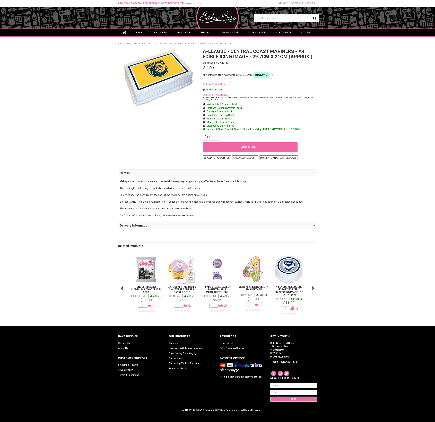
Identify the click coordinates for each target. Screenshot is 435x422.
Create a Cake (229, 32)
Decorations (175, 358)
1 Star (140, 310)
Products (183, 32)
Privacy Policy (125, 370)
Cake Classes (257, 32)
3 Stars (146, 310)
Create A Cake (227, 343)
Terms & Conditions (128, 375)
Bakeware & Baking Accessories (186, 348)
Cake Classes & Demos (232, 348)
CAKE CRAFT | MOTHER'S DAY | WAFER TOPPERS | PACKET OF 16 (182, 290)
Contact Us (124, 343)
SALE (139, 32)
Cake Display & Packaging (182, 353)
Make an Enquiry (246, 157)
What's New (159, 32)
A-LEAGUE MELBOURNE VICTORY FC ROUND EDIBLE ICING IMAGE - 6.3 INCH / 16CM (289, 291)
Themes (204, 32)
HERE (295, 361)
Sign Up (299, 3)
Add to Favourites (218, 157)
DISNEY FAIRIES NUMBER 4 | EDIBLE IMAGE (253, 288)
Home (124, 32)
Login (285, 3)
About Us (123, 348)
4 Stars (149, 310)
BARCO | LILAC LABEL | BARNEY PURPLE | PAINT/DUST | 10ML (217, 290)
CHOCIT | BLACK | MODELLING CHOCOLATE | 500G (146, 290)
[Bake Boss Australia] (217, 18)
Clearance (283, 32)
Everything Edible (136, 44)
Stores (305, 32)
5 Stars (152, 310)
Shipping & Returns (128, 364)
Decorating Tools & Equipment (185, 363)
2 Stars (143, 310)
